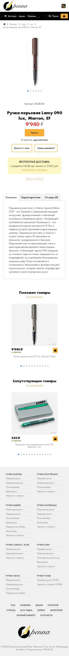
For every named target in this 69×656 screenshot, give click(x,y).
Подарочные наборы (15, 526)
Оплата (10, 610)
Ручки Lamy (43, 544)
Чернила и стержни (15, 495)
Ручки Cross (13, 575)
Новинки (25, 605)
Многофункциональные (48, 557)
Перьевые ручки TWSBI (48, 579)
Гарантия (53, 605)
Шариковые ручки (14, 482)
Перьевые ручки (13, 478)
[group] (34, 62)
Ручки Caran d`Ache (17, 544)
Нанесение (56, 610)
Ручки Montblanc (47, 474)
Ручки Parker (13, 505)
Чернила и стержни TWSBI (49, 584)
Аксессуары (11, 530)
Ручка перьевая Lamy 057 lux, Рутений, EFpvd (34, 356)
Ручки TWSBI (44, 575)
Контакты (46, 615)
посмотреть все (34, 296)
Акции (39, 605)
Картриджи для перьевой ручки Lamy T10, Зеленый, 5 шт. (34, 445)
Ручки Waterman (47, 505)
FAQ (13, 605)
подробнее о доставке (34, 169)
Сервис (41, 610)
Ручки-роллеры (13, 486)
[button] (27, 91)
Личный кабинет (26, 615)
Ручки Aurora (14, 474)
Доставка (26, 610)
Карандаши (11, 491)
